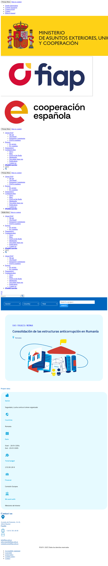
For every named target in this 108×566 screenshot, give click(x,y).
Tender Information (11, 6)
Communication (10, 150)
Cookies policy (10, 556)
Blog (11, 153)
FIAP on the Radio (15, 155)
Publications (13, 161)
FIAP (14, 325)
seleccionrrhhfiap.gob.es (9, 542)
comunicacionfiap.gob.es (9, 544)
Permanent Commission (17, 138)
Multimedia (13, 157)
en (1, 292)
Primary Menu (6, 2)
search (64, 305)
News (11, 152)
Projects (7, 142)
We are (11, 135)
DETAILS (30, 325)
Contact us (12, 163)
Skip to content (16, 2)
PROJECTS (22, 325)
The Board (12, 136)
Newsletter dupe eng (16, 159)
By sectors (12, 144)
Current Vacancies (11, 7)
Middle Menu (5, 212)
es (1, 293)
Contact (7, 11)
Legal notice (9, 555)
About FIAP (9, 133)
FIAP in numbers (15, 140)
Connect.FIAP (10, 9)
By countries (13, 146)
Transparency (9, 148)
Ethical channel (10, 13)
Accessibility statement (12, 551)
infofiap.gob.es (6, 540)
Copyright (8, 553)
